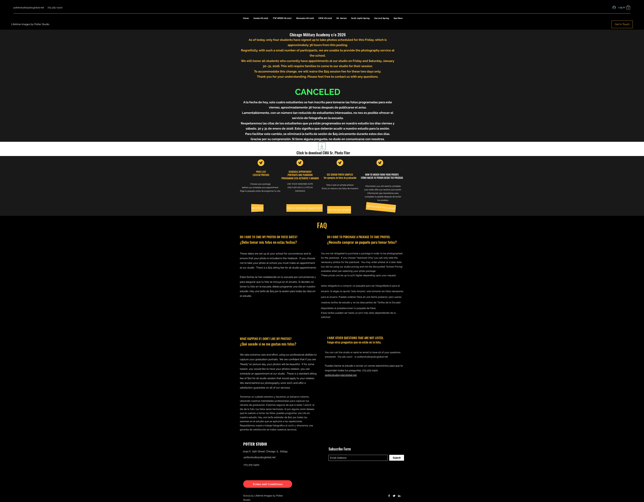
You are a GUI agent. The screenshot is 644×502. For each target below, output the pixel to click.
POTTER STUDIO (255, 444)
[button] (628, 7)
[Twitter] (394, 495)
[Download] (322, 146)
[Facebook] (389, 495)
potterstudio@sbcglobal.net (28, 7)
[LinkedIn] (399, 495)
